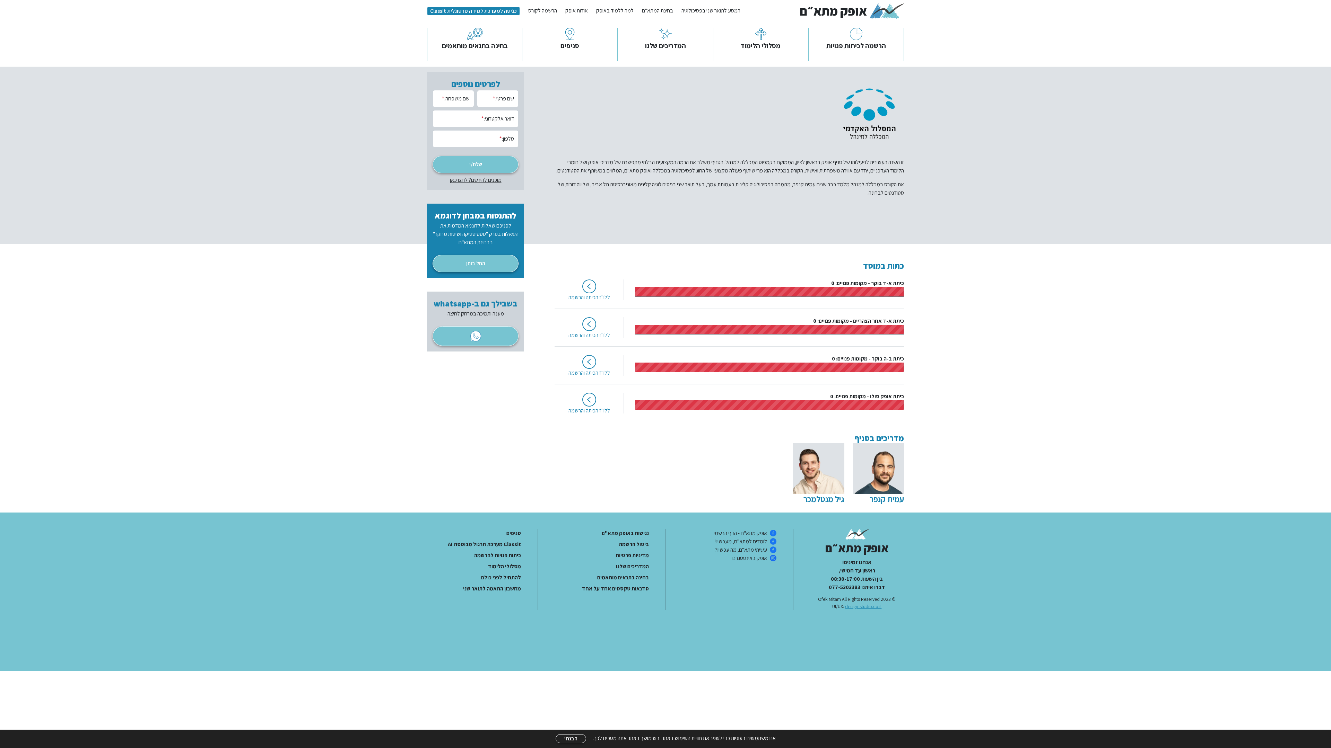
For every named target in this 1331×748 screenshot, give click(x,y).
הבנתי (570, 738)
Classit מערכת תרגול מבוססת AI (484, 544)
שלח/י (475, 164)
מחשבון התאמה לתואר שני (492, 588)
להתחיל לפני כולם (501, 577)
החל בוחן (475, 263)
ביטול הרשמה (634, 544)
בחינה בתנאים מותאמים (623, 577)
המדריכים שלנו (632, 566)
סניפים (513, 533)
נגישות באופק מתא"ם (625, 533)
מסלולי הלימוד (504, 566)
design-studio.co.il (863, 606)
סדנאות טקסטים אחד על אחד (615, 588)
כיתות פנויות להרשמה (497, 555)
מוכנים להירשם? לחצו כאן (476, 180)
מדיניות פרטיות (632, 555)
